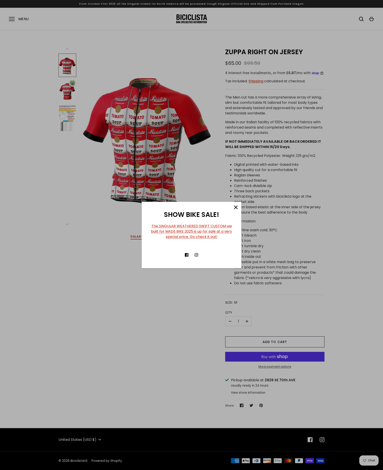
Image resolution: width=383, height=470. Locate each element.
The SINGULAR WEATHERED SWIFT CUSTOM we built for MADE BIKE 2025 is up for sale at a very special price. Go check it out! (191, 231)
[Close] (236, 207)
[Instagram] (196, 255)
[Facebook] (187, 255)
